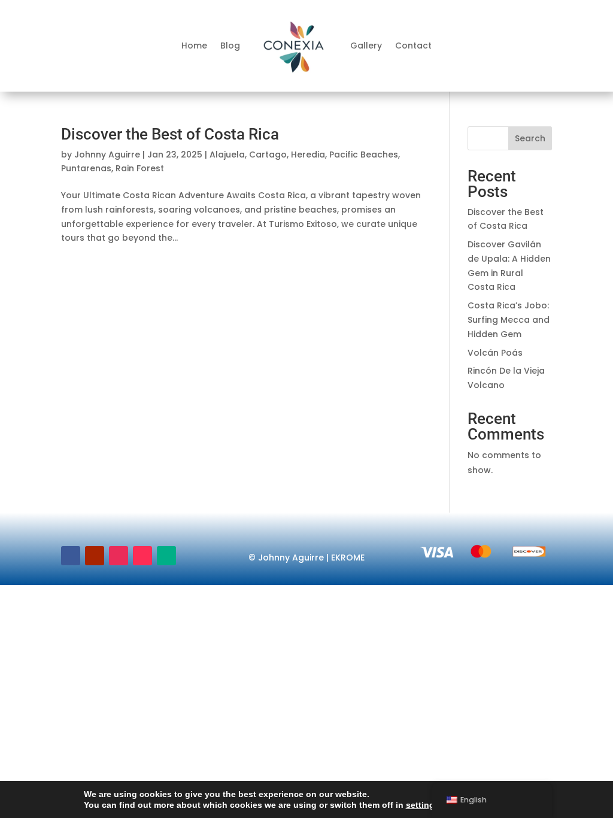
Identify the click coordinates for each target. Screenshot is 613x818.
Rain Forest (140, 168)
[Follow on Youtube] (94, 555)
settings (422, 805)
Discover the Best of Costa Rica (170, 134)
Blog (230, 45)
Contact (413, 45)
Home (194, 45)
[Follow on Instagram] (118, 555)
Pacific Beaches (363, 154)
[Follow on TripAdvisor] (166, 555)
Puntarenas (86, 168)
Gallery (366, 45)
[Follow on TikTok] (142, 555)
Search (530, 138)
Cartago (268, 154)
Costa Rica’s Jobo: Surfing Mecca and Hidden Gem (509, 319)
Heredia (308, 154)
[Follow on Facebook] (70, 555)
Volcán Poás (495, 353)
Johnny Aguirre (107, 154)
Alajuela (227, 154)
